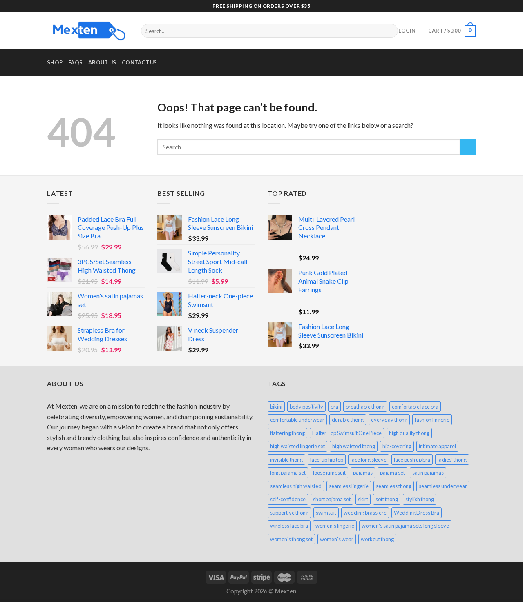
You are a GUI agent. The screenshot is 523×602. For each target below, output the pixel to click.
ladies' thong (452, 459)
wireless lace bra (289, 525)
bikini (276, 406)
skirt (363, 499)
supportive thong (289, 512)
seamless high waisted (296, 486)
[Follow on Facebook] (448, 6)
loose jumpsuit (329, 472)
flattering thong (287, 433)
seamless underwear (443, 486)
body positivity (306, 406)
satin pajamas (428, 472)
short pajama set (332, 499)
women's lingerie (334, 525)
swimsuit (326, 512)
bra (334, 406)
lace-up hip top (326, 459)
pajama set (392, 472)
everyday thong (389, 419)
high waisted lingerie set (297, 446)
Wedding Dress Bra (416, 512)
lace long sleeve (369, 459)
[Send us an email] (471, 6)
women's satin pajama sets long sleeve (405, 525)
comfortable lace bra (415, 406)
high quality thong (409, 433)
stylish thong (419, 499)
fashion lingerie (432, 419)
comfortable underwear (297, 419)
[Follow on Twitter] (464, 6)
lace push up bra (412, 459)
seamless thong (393, 486)
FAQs (75, 62)
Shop (55, 62)
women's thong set (291, 539)
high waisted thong (353, 446)
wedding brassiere (365, 512)
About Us (102, 62)
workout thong (377, 539)
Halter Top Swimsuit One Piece (347, 433)
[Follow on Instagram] (456, 6)
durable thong (348, 419)
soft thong (386, 499)
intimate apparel (437, 446)
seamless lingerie (349, 486)
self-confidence (288, 499)
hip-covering (396, 446)
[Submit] (390, 31)
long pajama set (288, 472)
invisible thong (286, 459)
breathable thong (365, 406)
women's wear (336, 539)
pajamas (363, 472)
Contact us (139, 62)
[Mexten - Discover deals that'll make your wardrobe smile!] (88, 31)
